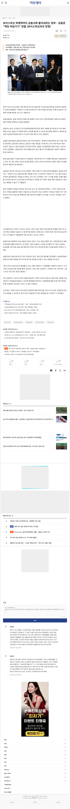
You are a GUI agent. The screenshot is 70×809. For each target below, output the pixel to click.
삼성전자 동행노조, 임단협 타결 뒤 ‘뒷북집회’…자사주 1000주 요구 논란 (25, 332)
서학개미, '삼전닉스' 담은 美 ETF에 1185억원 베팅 (19, 354)
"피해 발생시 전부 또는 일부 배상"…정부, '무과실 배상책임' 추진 (23, 304)
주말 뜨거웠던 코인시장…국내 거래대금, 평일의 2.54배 (20, 313)
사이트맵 (58, 802)
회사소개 (12, 802)
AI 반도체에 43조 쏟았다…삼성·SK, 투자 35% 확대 (19, 338)
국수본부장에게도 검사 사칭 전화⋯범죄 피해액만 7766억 (20, 307)
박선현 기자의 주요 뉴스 (10, 346)
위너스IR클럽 (7, 792)
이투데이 (4, 18)
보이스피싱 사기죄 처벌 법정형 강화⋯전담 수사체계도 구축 (21, 310)
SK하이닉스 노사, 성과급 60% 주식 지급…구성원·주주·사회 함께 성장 (24, 335)
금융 (10, 18)
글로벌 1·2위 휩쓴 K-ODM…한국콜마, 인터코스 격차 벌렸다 (21, 351)
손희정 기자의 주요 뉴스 (10, 329)
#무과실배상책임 (18, 322)
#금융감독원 (50, 322)
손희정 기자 (6, 35)
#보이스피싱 (7, 322)
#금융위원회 (29, 322)
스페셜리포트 (7, 784)
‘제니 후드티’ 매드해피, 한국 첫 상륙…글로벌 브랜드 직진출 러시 (25, 349)
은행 (14, 18)
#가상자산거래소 (40, 322)
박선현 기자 (6, 38)
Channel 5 (7, 788)
